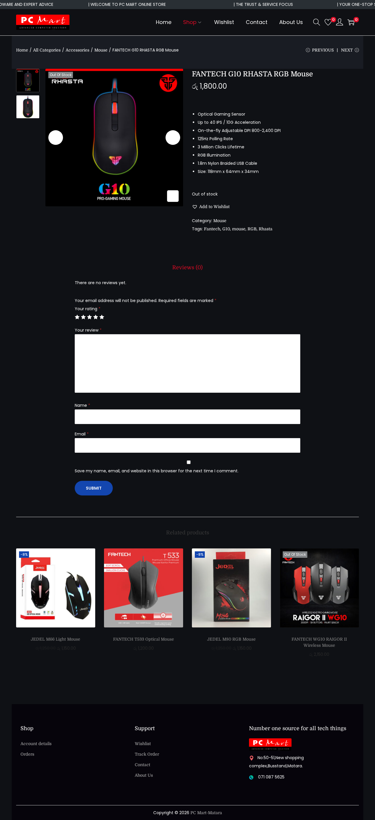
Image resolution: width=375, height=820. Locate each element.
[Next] (173, 137)
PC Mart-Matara (206, 812)
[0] (328, 22)
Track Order (147, 754)
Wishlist (143, 743)
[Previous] (55, 137)
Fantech (212, 229)
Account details (36, 743)
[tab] (187, 267)
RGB (252, 229)
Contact (142, 764)
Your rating (87, 309)
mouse (239, 229)
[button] (211, 207)
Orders (27, 754)
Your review (88, 330)
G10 (226, 229)
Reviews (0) (187, 267)
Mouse (101, 50)
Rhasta (265, 229)
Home (22, 50)
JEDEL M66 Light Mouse (55, 639)
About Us (144, 775)
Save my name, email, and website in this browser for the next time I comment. (156, 471)
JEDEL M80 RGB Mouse (231, 639)
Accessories (77, 50)
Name (82, 405)
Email (82, 434)
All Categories (47, 50)
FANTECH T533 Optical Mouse (143, 639)
